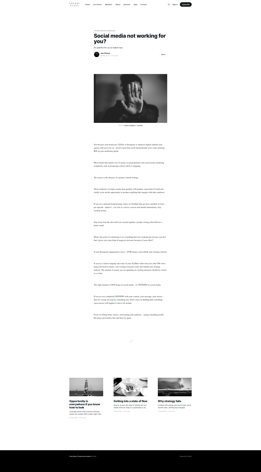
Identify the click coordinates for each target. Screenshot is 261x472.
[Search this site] (168, 4)
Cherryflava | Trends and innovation (80, 456)
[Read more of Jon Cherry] (97, 54)
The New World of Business (104, 31)
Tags (135, 4)
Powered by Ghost (186, 456)
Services (127, 4)
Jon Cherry (97, 4)
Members (108, 4)
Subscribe (186, 4)
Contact (143, 4)
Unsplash (140, 125)
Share (163, 54)
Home (87, 4)
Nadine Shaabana (129, 125)
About (118, 4)
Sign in (175, 4)
